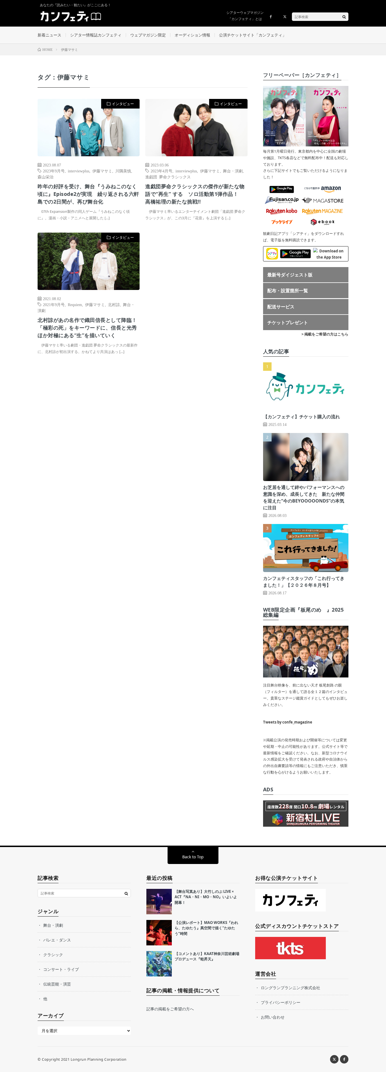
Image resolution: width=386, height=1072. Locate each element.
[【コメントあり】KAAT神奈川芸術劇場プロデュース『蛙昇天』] (159, 963)
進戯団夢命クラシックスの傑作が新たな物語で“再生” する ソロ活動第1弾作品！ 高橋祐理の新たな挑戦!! (195, 194)
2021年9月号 (54, 304)
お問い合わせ (273, 1017)
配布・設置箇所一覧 (287, 290)
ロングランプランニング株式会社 (290, 987)
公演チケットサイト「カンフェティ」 (252, 35)
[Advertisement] (196, 290)
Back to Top (193, 856)
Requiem (75, 304)
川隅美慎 (123, 171)
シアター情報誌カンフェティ (96, 35)
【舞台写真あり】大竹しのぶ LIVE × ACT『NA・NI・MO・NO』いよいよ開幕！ (206, 897)
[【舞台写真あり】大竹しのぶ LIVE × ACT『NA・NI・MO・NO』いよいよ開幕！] (159, 901)
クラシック (53, 954)
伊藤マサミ (102, 171)
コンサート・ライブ (61, 969)
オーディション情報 (192, 35)
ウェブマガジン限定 (148, 35)
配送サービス (280, 307)
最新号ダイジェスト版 (290, 275)
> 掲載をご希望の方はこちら (325, 334)
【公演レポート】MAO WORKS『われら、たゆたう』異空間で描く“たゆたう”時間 (206, 928)
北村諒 (114, 304)
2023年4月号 (161, 171)
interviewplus (78, 171)
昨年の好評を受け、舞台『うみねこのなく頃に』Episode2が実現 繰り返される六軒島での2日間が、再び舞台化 (88, 194)
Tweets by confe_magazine (287, 722)
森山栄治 (45, 177)
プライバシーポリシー (280, 1002)
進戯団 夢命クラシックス (168, 177)
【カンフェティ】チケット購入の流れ (301, 416)
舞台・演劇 (233, 171)
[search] (344, 16)
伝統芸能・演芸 (57, 984)
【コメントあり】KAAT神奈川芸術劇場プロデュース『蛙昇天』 (207, 956)
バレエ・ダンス (57, 940)
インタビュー (123, 103)
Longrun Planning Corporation (99, 1059)
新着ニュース (49, 35)
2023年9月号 (54, 171)
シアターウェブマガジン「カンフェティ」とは (245, 15)
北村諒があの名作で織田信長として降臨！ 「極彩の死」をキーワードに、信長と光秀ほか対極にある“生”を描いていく (87, 328)
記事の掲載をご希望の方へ (170, 1009)
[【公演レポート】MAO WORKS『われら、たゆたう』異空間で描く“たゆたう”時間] (159, 932)
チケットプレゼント (287, 322)
